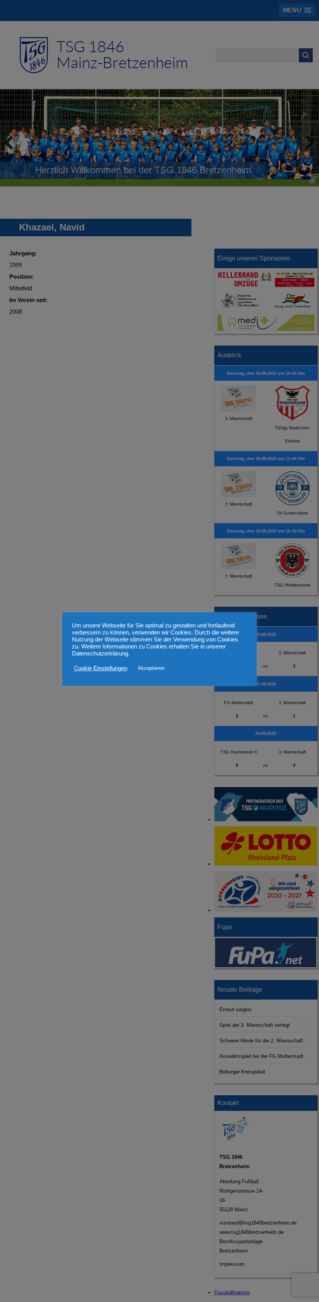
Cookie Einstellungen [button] (100, 668)
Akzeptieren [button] (151, 668)
